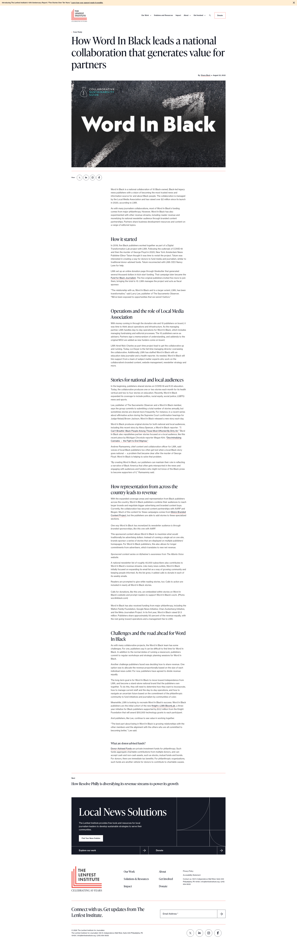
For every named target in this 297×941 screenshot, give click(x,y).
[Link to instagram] (208, 933)
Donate (220, 15)
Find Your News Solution (91, 838)
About (186, 15)
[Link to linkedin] (199, 933)
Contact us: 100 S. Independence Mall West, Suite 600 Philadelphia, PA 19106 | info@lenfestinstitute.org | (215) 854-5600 (203, 881)
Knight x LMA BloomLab (163, 705)
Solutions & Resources (136, 879)
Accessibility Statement (192, 875)
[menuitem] (79, 177)
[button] (294, 3)
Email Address (170, 913)
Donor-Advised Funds (121, 748)
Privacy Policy (188, 871)
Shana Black (205, 75)
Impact (178, 15)
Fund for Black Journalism (123, 278)
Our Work (145, 15)
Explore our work (87, 850)
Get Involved (198, 15)
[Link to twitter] (190, 933)
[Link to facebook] (217, 933)
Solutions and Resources (163, 15)
